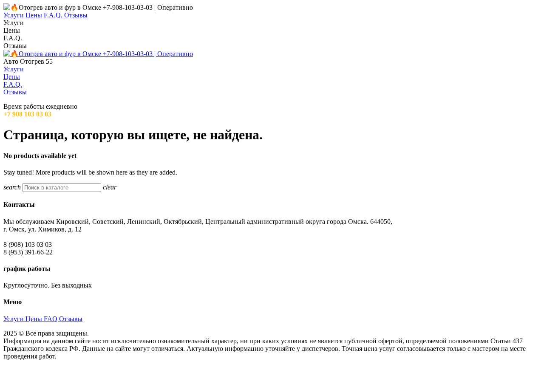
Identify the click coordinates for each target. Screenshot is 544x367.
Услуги (14, 318)
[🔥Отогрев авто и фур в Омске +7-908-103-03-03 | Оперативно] (98, 53)
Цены (35, 318)
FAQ (51, 318)
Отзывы (70, 318)
